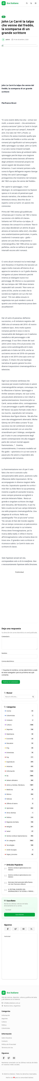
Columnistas (6, 1028)
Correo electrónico (8, 661)
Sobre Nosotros (7, 1038)
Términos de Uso (7, 1047)
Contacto (5, 1041)
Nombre (4, 653)
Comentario (5, 636)
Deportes (5, 1019)
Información (6, 1015)
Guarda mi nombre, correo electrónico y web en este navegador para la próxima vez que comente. (19, 672)
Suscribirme (20, 915)
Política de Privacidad (9, 1044)
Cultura (4, 1022)
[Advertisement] (19, 593)
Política (4, 1025)
